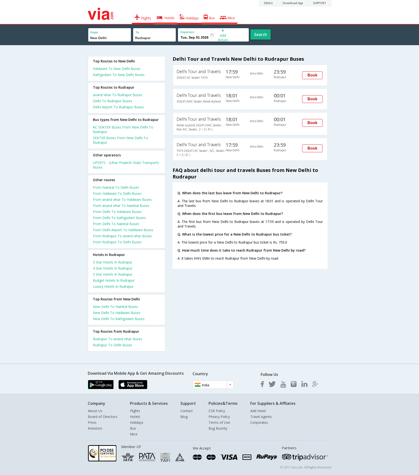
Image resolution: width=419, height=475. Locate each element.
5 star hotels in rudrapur (112, 274)
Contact (186, 410)
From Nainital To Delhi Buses (116, 187)
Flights (135, 410)
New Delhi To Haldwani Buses (116, 312)
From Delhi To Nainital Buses (116, 223)
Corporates (259, 422)
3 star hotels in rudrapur (112, 262)
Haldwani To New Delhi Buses (116, 68)
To (137, 32)
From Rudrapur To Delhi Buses (117, 242)
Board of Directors (102, 416)
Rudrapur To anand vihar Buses (117, 339)
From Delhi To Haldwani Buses (117, 211)
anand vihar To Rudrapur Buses (117, 95)
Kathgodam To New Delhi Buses (119, 74)
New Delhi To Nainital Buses (115, 306)
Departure (187, 32)
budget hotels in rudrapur (114, 280)
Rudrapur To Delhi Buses (112, 345)
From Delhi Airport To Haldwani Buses (123, 230)
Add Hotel (258, 410)
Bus (133, 428)
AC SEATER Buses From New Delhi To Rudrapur (123, 129)
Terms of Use (219, 422)
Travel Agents (261, 416)
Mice (133, 434)
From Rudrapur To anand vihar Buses (122, 236)
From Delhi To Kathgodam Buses (119, 217)
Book (312, 75)
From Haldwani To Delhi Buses (117, 193)
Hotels (135, 416)
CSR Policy (217, 410)
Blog (184, 416)
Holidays (136, 422)
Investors (95, 428)
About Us (95, 410)
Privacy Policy (219, 416)
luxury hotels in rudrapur (113, 286)
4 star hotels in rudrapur (112, 268)
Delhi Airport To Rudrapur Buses (118, 107)
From (94, 32)
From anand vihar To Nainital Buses (121, 205)
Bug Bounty (218, 428)
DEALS (268, 3)
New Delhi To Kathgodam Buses (119, 318)
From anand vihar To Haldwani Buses (122, 199)
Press (92, 422)
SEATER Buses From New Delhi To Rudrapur (120, 140)
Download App (293, 3)
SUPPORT (319, 3)
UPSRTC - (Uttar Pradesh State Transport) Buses (126, 165)
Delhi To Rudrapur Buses (112, 101)
